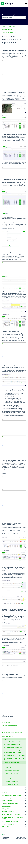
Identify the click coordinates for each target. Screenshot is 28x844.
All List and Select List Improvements (10, 719)
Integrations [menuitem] (5, 792)
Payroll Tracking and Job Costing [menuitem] (11, 814)
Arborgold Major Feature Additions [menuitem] (13, 752)
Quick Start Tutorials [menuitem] (7, 736)
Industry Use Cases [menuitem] (7, 787)
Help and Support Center (8, 26)
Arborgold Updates (7, 29)
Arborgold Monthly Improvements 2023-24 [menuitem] (14, 759)
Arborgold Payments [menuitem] (7, 827)
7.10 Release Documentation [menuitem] (11, 776)
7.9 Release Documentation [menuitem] (11, 778)
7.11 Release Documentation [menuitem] (11, 773)
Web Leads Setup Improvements (9, 725)
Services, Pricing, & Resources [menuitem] (10, 798)
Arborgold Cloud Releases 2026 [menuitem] (12, 741)
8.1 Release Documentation (9, 32)
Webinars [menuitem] (4, 789)
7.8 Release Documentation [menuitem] (11, 781)
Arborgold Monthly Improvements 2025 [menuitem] (14, 755)
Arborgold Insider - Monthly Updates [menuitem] (13, 750)
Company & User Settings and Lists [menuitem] (11, 795)
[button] (25, 739)
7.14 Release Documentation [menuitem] (11, 768)
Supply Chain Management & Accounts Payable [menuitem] (12, 818)
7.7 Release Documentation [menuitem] (11, 784)
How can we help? (8, 15)
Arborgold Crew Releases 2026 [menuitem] (12, 744)
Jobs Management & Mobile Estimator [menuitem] (12, 803)
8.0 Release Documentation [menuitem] (11, 765)
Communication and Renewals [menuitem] (10, 821)
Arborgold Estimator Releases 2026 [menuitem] (13, 747)
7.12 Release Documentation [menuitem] (11, 770)
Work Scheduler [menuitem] (6, 806)
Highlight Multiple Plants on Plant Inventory (12, 732)
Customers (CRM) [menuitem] (7, 800)
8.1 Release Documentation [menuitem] (11, 762)
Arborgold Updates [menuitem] (7, 739)
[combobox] (13, 17)
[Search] (25, 17)
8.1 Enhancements (6, 722)
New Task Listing (5, 729)
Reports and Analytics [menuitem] (8, 824)
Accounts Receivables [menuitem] (8, 811)
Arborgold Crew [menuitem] (6, 809)
